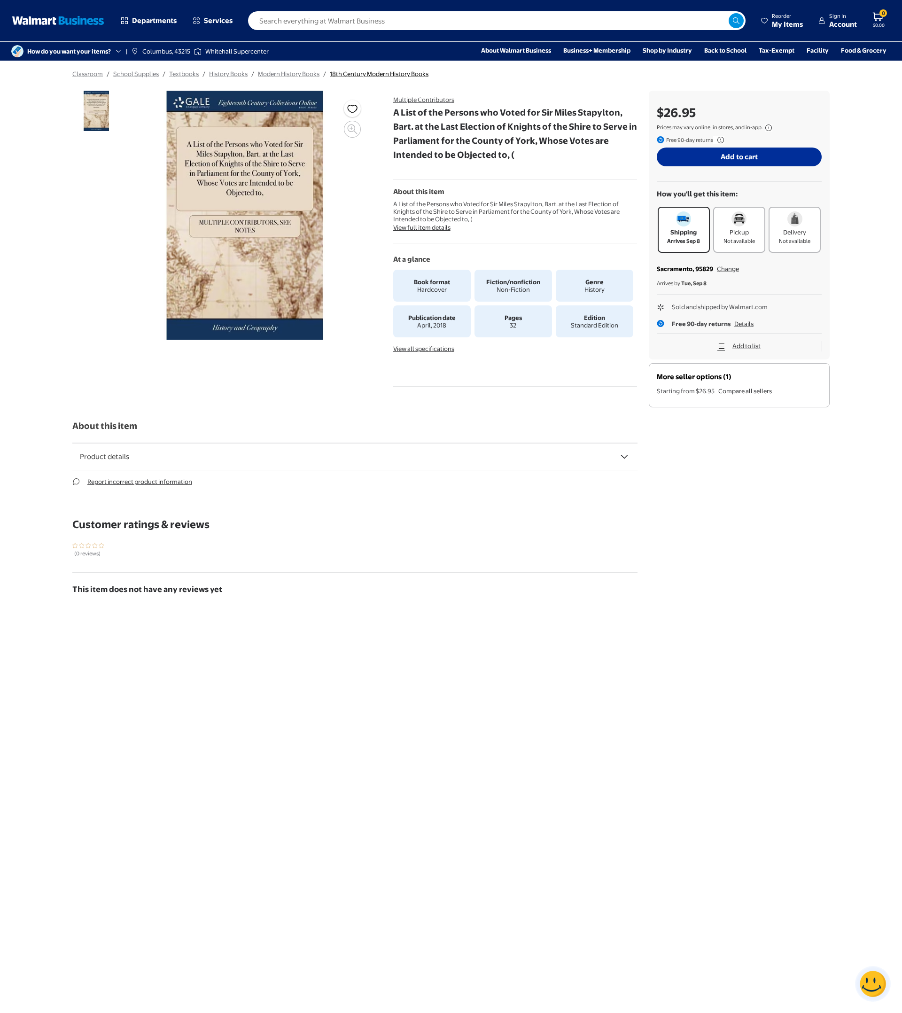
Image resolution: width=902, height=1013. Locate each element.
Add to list (746, 346)
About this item (104, 426)
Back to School (725, 50)
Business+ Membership (596, 50)
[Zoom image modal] (352, 129)
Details (744, 323)
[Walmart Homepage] (58, 20)
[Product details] (624, 456)
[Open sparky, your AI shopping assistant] (873, 984)
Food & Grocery (863, 50)
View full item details (422, 227)
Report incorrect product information (139, 481)
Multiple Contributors (423, 99)
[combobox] (497, 20)
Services (218, 20)
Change (728, 269)
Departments (154, 20)
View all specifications (423, 348)
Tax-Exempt (776, 50)
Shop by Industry (667, 50)
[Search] (736, 20)
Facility (818, 50)
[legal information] (768, 128)
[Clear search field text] (721, 20)
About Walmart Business (516, 50)
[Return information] (718, 140)
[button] (781, 20)
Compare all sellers (745, 391)
